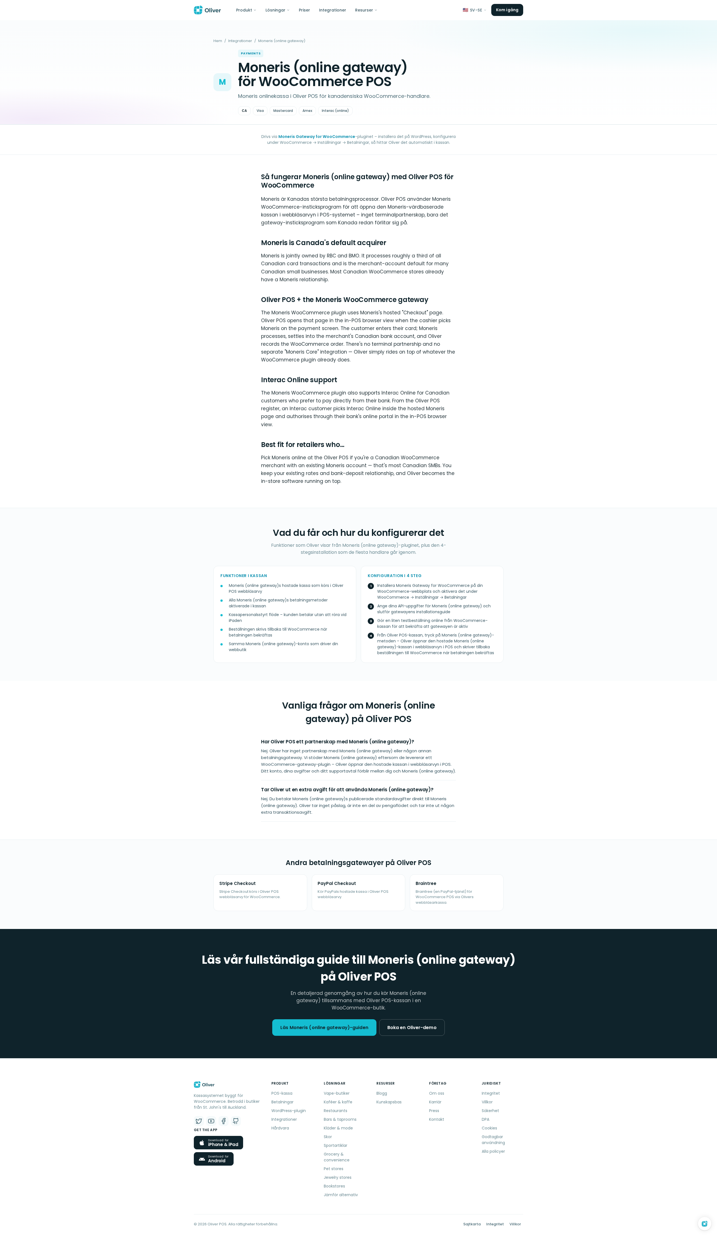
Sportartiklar (335, 1145)
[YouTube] (211, 1121)
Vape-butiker (337, 1093)
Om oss (436, 1093)
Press (434, 1110)
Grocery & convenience (337, 1157)
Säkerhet (490, 1110)
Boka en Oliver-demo (412, 1027)
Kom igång (507, 10)
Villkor (487, 1102)
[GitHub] (236, 1121)
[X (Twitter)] (199, 1121)
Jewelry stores (337, 1177)
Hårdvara (280, 1128)
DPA (485, 1119)
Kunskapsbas (389, 1102)
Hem (217, 40)
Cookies (489, 1128)
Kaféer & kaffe (338, 1102)
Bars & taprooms (340, 1119)
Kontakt (436, 1119)
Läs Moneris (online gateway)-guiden (324, 1027)
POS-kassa (281, 1093)
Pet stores (333, 1169)
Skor (328, 1137)
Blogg (381, 1093)
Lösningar (275, 10)
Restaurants (335, 1110)
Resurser (364, 10)
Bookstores (334, 1186)
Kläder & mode (338, 1128)
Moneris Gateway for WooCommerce (316, 136)
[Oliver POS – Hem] (207, 10)
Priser (304, 10)
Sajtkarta (472, 1224)
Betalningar (282, 1102)
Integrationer (332, 10)
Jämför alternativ (341, 1195)
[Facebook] (223, 1121)
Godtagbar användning (493, 1139)
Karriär (435, 1102)
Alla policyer (493, 1151)
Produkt (244, 10)
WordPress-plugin (288, 1110)
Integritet (491, 1093)
